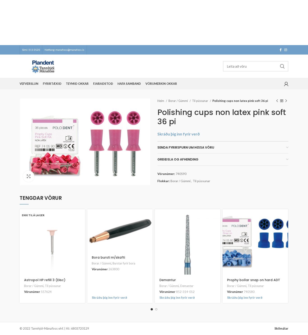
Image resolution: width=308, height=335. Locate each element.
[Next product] (286, 101)
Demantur (167, 280)
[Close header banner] (302, 22)
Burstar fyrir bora (124, 263)
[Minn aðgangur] (286, 83)
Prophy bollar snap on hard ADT (253, 280)
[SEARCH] (282, 66)
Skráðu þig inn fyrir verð (178, 134)
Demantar (186, 286)
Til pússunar (200, 101)
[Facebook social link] (280, 50)
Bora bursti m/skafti (108, 257)
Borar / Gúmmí (178, 101)
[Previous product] (277, 101)
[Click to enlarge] (28, 176)
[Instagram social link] (285, 50)
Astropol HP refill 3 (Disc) (44, 280)
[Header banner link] (147, 22)
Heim (161, 101)
